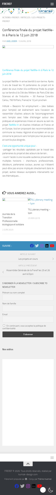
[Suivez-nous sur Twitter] (37, 246)
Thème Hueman (45, 479)
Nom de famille (9, 303)
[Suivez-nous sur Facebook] (32, 246)
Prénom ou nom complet (13, 292)
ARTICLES (25, 17)
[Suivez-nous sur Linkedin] (47, 246)
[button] (47, 489)
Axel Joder (12, 41)
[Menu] (52, 4)
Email (4, 314)
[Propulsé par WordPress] (26, 479)
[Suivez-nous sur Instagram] (42, 246)
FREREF (7, 4)
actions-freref (10, 17)
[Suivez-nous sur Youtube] (52, 246)
